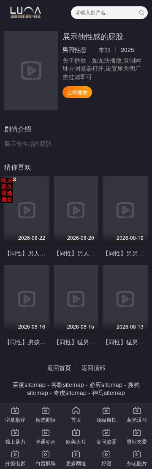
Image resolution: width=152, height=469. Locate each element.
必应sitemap (106, 384)
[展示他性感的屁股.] (31, 70)
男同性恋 (74, 49)
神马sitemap (108, 392)
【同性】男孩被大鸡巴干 (36, 341)
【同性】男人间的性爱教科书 (92, 253)
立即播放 (77, 92)
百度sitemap (29, 384)
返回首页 (59, 367)
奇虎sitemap (70, 392)
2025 (127, 49)
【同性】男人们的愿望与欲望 (42, 253)
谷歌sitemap (67, 384)
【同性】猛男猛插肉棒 (83, 341)
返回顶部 (93, 367)
